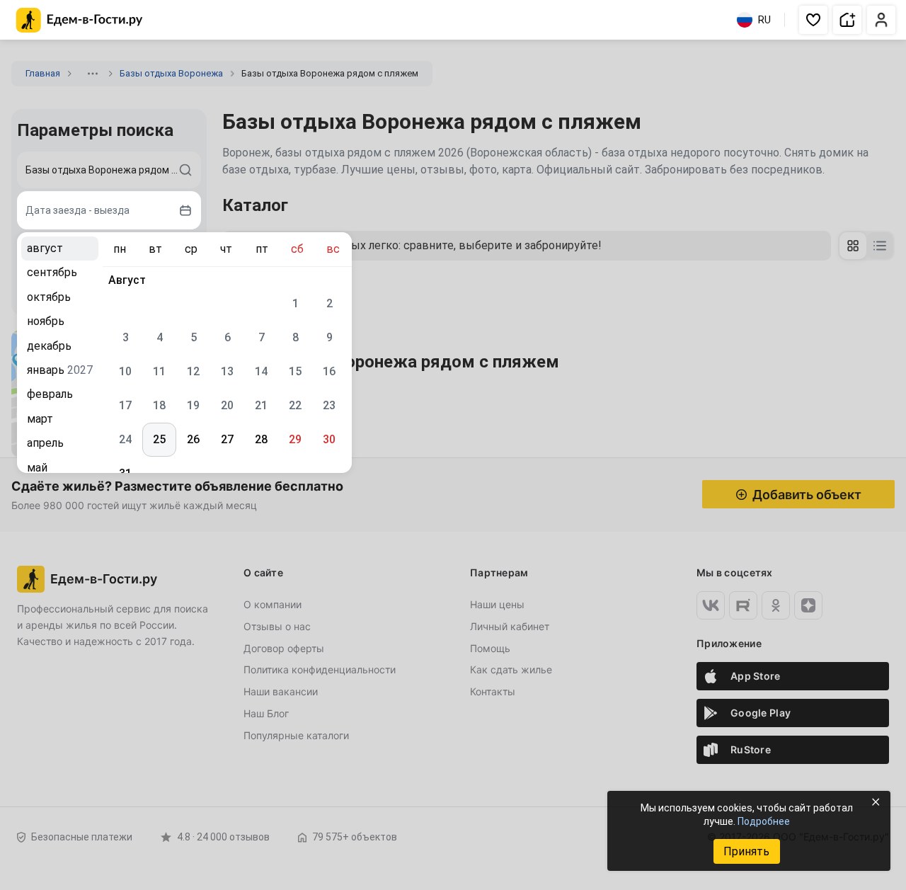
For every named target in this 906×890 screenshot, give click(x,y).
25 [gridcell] (159, 439)
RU (764, 19)
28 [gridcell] (261, 439)
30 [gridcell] (329, 439)
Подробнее (764, 821)
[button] (813, 20)
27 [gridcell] (227, 439)
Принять (746, 851)
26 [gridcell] (193, 439)
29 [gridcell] (295, 439)
